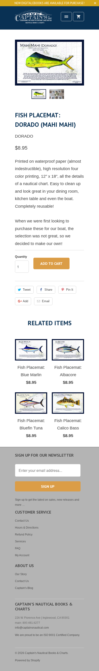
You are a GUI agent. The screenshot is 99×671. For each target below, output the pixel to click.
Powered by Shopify (27, 660)
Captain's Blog (24, 588)
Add (25, 301)
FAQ (17, 548)
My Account (22, 555)
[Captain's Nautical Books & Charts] (33, 19)
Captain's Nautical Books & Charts (46, 653)
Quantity (21, 256)
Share (48, 289)
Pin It (69, 289)
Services (20, 541)
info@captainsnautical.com (32, 627)
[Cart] (78, 16)
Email (46, 301)
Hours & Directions (26, 527)
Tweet (27, 289)
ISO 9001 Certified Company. (62, 635)
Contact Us (22, 520)
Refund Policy (23, 534)
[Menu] (66, 16)
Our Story (21, 574)
